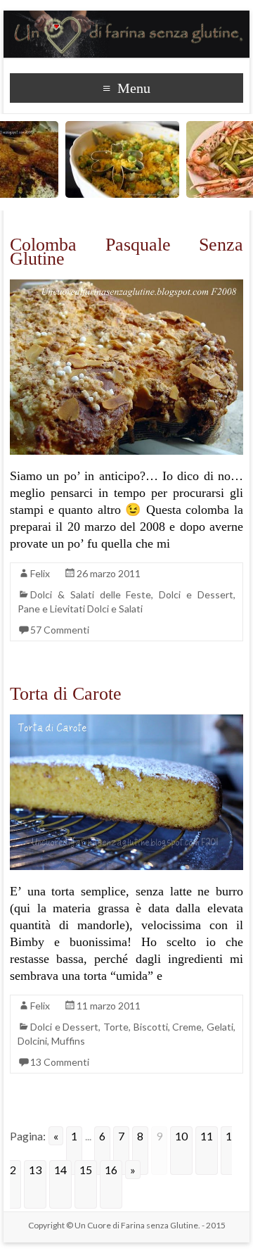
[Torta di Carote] (126, 721)
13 (35, 1169)
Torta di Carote (66, 694)
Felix (40, 573)
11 (206, 1135)
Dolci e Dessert (196, 594)
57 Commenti (59, 630)
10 (181, 1135)
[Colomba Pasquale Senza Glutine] (126, 286)
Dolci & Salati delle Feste (90, 594)
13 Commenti (59, 1062)
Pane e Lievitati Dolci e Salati (80, 609)
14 (60, 1169)
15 (85, 1169)
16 (111, 1169)
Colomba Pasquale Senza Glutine (126, 251)
